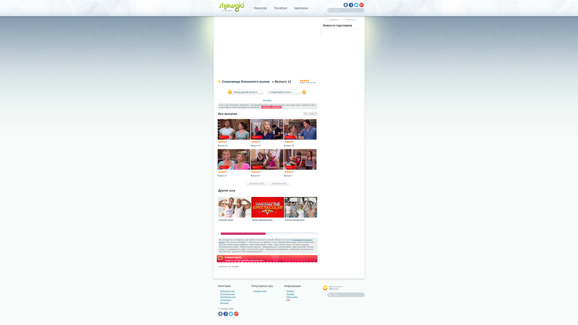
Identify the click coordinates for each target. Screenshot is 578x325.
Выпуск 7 (288, 175)
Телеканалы (225, 300)
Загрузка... (268, 100)
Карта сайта (291, 297)
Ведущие (224, 303)
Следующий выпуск (280, 92)
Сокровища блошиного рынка (246, 81)
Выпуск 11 (256, 145)
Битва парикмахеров (262, 220)
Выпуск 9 (222, 175)
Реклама (290, 294)
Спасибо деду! (226, 220)
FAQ (288, 300)
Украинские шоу (227, 291)
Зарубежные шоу (228, 297)
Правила (290, 291)
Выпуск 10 (289, 145)
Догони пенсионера (295, 220)
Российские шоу (227, 294)
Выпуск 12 (223, 145)
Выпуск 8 (255, 175)
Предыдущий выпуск (245, 92)
